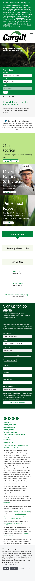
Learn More (12, 161)
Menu (31, 34)
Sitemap (6, 437)
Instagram (17, 418)
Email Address (8, 379)
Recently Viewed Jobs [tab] (17, 248)
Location (5, 79)
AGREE (6, 568)
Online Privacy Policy (10, 564)
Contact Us (7, 439)
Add (17, 355)
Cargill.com (7, 422)
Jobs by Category (10, 425)
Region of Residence (10, 386)
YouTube (13, 418)
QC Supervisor (17, 272)
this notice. (7, 503)
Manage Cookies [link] (8, 442)
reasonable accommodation (22, 512)
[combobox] (17, 81)
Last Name (7, 372)
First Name (7, 365)
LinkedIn (5, 418)
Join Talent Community (17, 403)
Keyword (5, 72)
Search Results (13, 97)
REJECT (14, 568)
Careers (5, 97)
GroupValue (6, 347)
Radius (5, 85)
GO (5, 92)
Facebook (9, 418)
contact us (6, 25)
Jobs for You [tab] (17, 234)
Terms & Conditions (10, 432)
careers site (20, 18)
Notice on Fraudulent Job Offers (17, 26)
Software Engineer (17, 283)
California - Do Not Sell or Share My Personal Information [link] (16, 446)
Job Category (7, 333)
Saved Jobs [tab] (17, 262)
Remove (4, 360)
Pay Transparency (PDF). (15, 518)
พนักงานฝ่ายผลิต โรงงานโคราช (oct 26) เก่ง (17, 295)
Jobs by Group (9, 430)
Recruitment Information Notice (17, 396)
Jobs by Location (9, 427)
